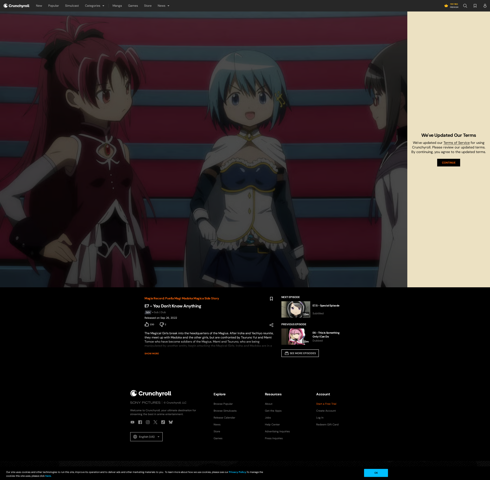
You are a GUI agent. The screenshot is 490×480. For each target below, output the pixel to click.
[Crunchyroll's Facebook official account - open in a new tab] (140, 422)
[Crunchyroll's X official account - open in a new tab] (155, 422)
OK (376, 472)
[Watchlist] (475, 5)
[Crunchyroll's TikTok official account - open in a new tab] (163, 422)
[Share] (271, 325)
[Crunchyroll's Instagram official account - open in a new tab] (147, 422)
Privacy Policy (237, 472)
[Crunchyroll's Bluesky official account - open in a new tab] (170, 422)
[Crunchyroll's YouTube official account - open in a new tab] (132, 422)
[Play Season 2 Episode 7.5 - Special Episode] (313, 309)
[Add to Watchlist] (271, 299)
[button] (95, 5)
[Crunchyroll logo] (16, 5)
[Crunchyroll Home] (151, 393)
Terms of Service (456, 142)
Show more (152, 353)
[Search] (465, 5)
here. (48, 476)
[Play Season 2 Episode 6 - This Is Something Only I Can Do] (313, 336)
